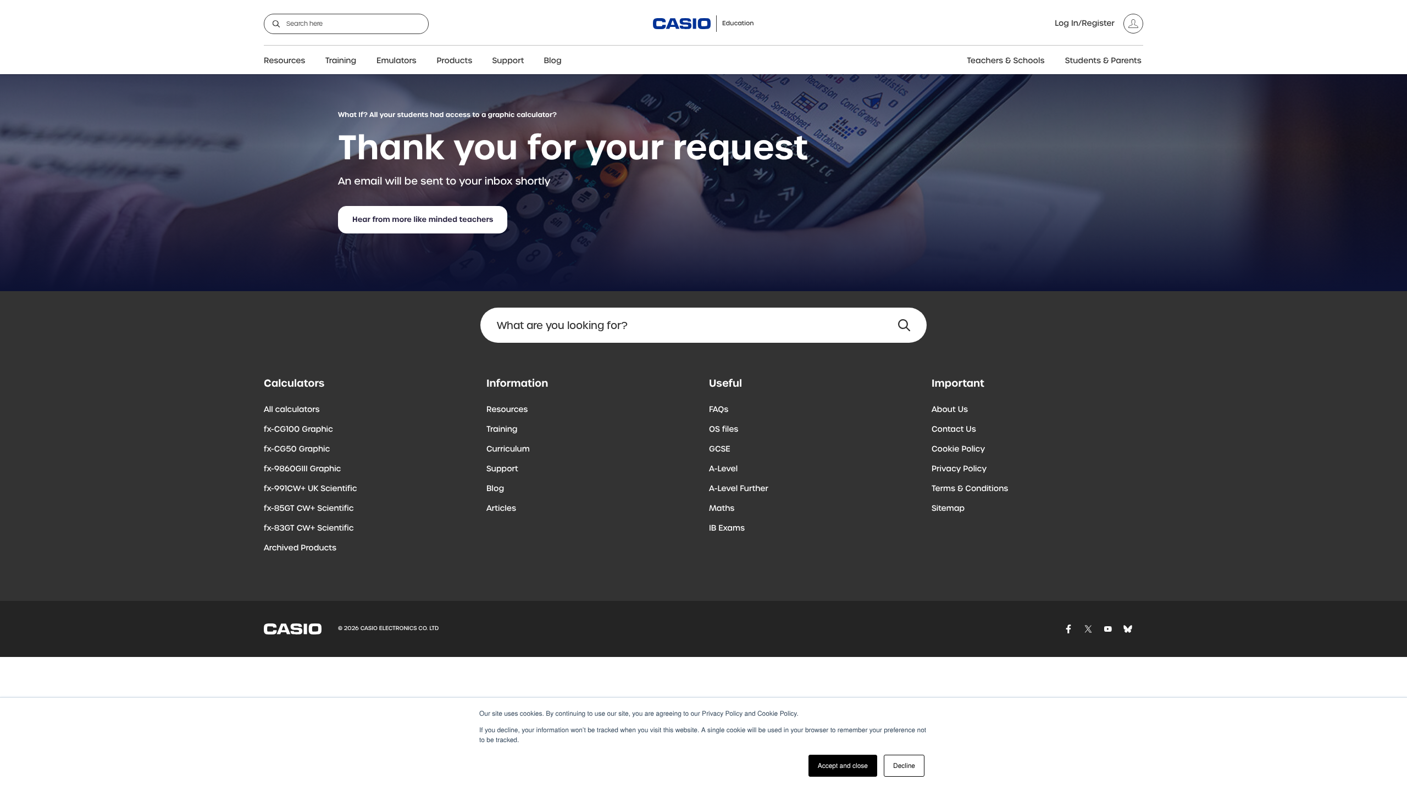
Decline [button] (904, 765)
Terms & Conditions (970, 489)
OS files (723, 430)
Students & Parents (1103, 61)
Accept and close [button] (843, 765)
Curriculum (508, 449)
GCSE (719, 449)
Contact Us (954, 430)
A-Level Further (738, 489)
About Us (950, 410)
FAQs (718, 410)
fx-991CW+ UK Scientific (310, 489)
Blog (553, 61)
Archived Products (300, 548)
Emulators (396, 61)
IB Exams (727, 528)
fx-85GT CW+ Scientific (309, 509)
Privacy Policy (959, 469)
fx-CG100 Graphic (298, 430)
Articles (501, 509)
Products (455, 61)
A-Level (723, 469)
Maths (721, 509)
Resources (284, 61)
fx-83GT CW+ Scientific (309, 528)
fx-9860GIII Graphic (302, 469)
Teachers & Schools (1005, 61)
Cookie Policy (958, 449)
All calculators (292, 410)
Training (341, 61)
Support (508, 61)
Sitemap (948, 509)
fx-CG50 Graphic (297, 449)
